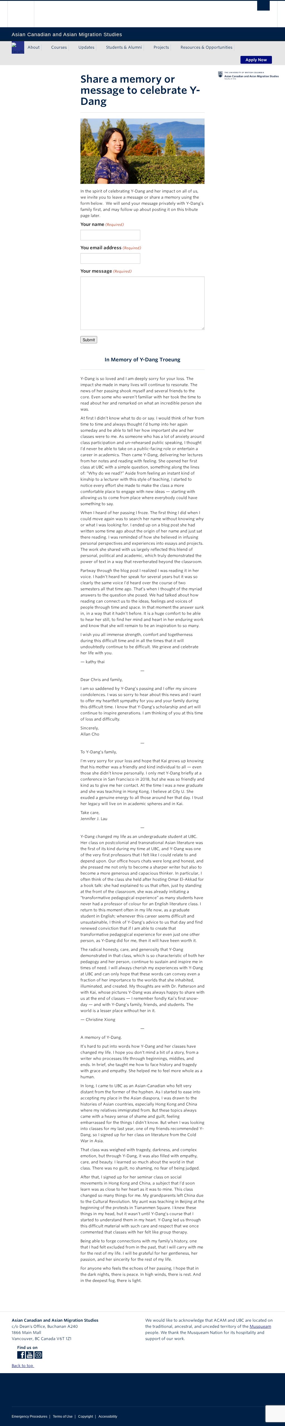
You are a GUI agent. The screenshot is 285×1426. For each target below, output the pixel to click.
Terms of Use (63, 1416)
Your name (102, 224)
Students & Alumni (124, 47)
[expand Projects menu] (174, 48)
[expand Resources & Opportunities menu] (237, 48)
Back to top (23, 1365)
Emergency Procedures (29, 1416)
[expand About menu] (44, 48)
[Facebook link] (21, 1357)
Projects (161, 47)
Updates (86, 47)
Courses (59, 47)
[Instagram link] (38, 1357)
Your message (106, 271)
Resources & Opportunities (206, 47)
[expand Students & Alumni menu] (147, 48)
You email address (110, 247)
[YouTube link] (29, 1357)
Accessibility (108, 1416)
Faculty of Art (18, 51)
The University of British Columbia (25, 14)
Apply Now (256, 60)
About (34, 47)
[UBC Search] (263, 6)
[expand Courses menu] (71, 48)
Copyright (85, 1416)
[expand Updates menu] (99, 48)
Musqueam (260, 1326)
